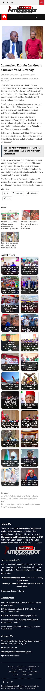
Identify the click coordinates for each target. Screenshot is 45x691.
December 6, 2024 (29, 75)
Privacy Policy (17, 669)
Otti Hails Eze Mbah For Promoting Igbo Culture (18, 616)
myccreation (11, 688)
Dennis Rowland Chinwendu (19, 78)
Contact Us (32, 666)
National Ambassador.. (11, 75)
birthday (6, 78)
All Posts (33, 672)
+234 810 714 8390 (34, 578)
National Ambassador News (11, 686)
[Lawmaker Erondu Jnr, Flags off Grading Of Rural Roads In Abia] (10, 237)
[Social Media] (41, 2)
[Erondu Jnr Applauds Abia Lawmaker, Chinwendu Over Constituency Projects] (10, 215)
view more (37, 543)
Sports (15, 674)
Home (10, 666)
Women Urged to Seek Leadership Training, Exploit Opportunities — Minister (19, 621)
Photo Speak (12, 672)
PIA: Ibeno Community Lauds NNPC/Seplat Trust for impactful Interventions (20, 610)
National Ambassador (11, 656)
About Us (20, 666)
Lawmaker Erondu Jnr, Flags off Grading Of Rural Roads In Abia (9, 245)
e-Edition (29, 669)
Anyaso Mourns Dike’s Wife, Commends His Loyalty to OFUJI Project (21, 627)
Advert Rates (27, 674)
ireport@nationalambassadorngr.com (17, 652)
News (24, 672)
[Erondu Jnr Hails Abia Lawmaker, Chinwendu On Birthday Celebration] (30, 215)
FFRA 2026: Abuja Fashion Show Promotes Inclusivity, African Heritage (21, 604)
